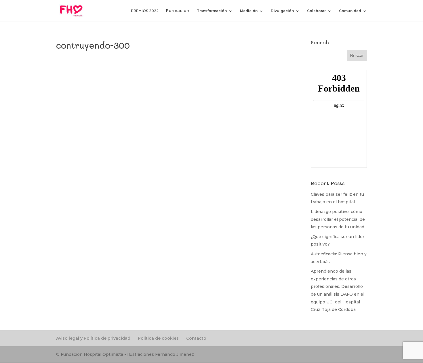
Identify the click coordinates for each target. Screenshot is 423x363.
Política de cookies (158, 338)
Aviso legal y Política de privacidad (93, 338)
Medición (249, 11)
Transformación (212, 11)
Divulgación (282, 11)
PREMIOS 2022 (145, 11)
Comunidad (350, 11)
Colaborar (316, 11)
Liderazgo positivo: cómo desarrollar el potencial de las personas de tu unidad (338, 219)
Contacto (196, 338)
